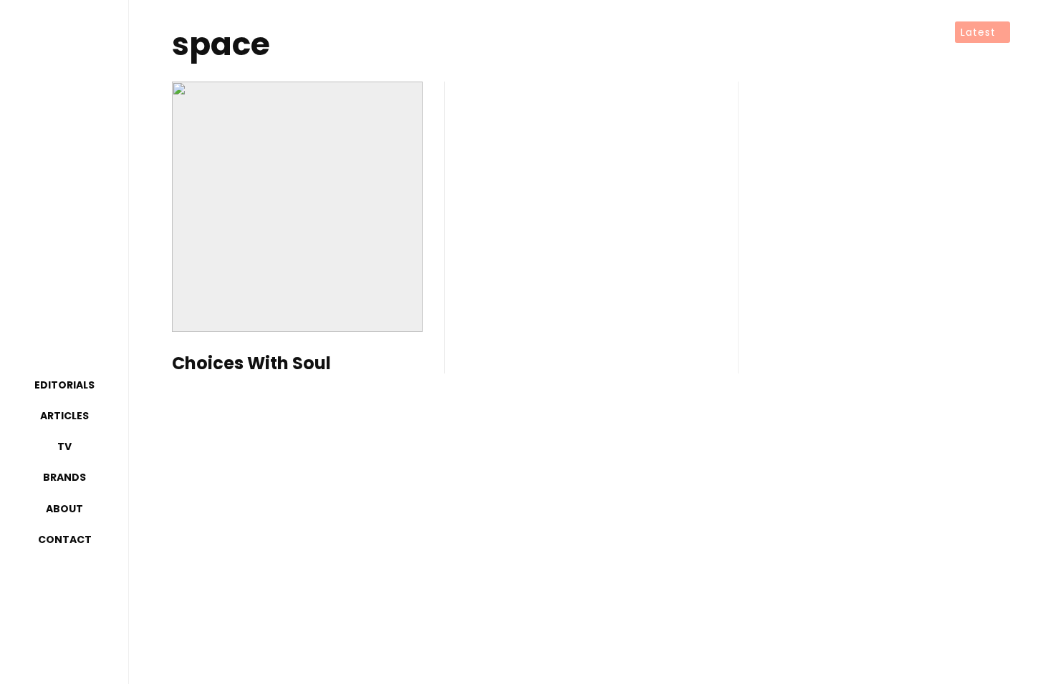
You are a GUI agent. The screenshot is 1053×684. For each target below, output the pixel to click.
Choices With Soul (251, 363)
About (64, 509)
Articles (64, 416)
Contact (65, 539)
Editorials (64, 385)
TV (64, 446)
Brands (64, 477)
